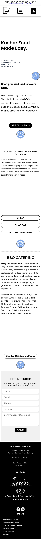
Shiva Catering (8, 531)
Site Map (20, 514)
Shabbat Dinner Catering (12, 525)
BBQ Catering (8, 528)
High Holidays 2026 (10, 519)
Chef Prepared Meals (11, 522)
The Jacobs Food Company (20, 2)
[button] (20, 11)
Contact (6, 534)
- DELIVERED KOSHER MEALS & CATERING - (20, 4)
